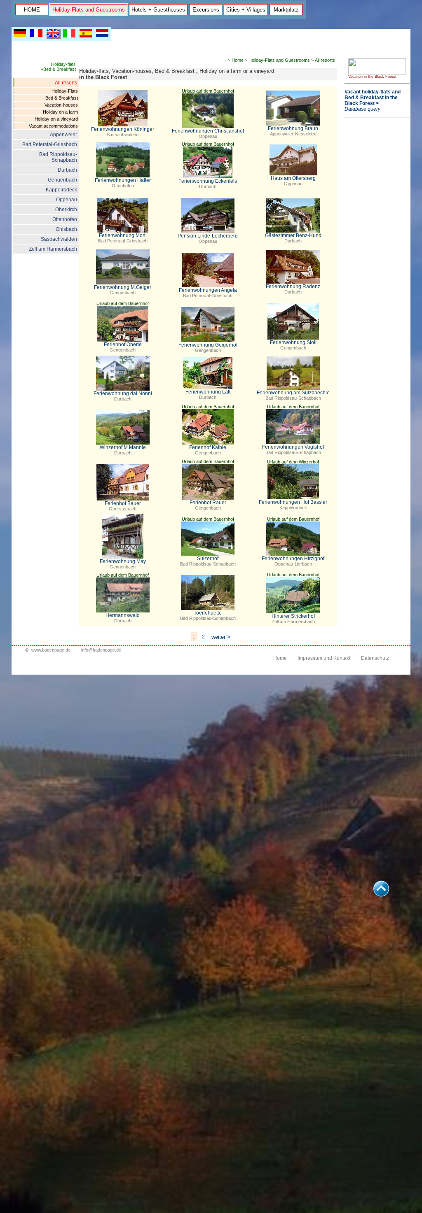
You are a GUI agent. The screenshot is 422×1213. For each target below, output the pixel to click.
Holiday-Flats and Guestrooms (88, 10)
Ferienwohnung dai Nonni (123, 393)
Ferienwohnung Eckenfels (207, 181)
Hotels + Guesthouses (158, 10)
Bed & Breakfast (61, 97)
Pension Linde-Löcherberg (208, 236)
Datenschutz (375, 658)
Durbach (67, 170)
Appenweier (63, 134)
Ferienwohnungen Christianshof (208, 131)
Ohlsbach (66, 229)
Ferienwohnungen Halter (123, 180)
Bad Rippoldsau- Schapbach (58, 157)
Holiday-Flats (65, 90)
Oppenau (66, 200)
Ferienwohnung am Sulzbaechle (293, 393)
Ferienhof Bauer (123, 503)
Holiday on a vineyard (56, 118)
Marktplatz (286, 10)
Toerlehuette (208, 613)
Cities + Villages (245, 10)
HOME (32, 10)
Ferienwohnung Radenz (293, 286)
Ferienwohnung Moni (123, 235)
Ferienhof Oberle (123, 344)
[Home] (377, 73)
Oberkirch (66, 209)
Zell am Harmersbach (53, 249)
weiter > (220, 637)
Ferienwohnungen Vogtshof (293, 447)
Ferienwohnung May (123, 561)
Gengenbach (62, 180)
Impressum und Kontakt (324, 658)
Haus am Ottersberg (293, 178)
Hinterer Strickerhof (293, 616)
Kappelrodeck (61, 190)
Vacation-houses (61, 104)
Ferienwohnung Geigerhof (207, 345)
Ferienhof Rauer (208, 502)
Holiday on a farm (60, 111)
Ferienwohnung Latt (207, 392)
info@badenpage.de (101, 649)
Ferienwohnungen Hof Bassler (293, 502)
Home (238, 60)
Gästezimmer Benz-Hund (293, 235)
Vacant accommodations (53, 125)
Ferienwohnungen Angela (208, 290)
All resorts (66, 83)
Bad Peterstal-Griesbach (49, 144)
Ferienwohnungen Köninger (122, 129)
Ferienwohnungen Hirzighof (293, 558)
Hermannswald (123, 615)
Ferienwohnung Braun (293, 128)
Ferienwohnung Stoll (293, 342)
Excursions (205, 10)
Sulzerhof (207, 558)
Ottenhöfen (64, 219)
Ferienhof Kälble (207, 447)
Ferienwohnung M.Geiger (122, 287)
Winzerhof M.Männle (123, 447)
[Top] (381, 894)
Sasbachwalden (59, 239)
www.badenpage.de (50, 649)
